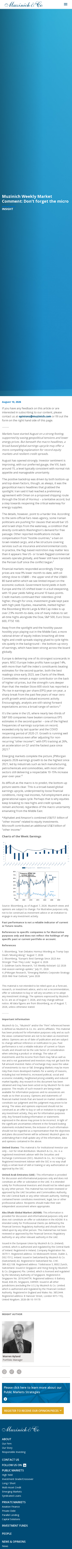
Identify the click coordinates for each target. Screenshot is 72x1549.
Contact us (10, 1460)
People (7, 1533)
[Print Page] (4, 1371)
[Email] (11, 1371)
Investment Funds (15, 1525)
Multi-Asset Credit (11, 1487)
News (5, 1546)
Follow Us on (12, 1465)
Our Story (7, 1447)
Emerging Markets (12, 1491)
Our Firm (7, 1443)
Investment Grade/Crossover (17, 1479)
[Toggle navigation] (65, 4)
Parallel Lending (10, 1515)
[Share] (19, 1371)
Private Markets (14, 1502)
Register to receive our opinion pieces (31, 1411)
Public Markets (13, 1470)
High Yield (7, 1474)
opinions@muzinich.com (35, 416)
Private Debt (9, 1510)
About (6, 1439)
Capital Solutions (11, 1519)
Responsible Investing (13, 1452)
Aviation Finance (11, 1506)
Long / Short (9, 1483)
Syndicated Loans (11, 1495)
